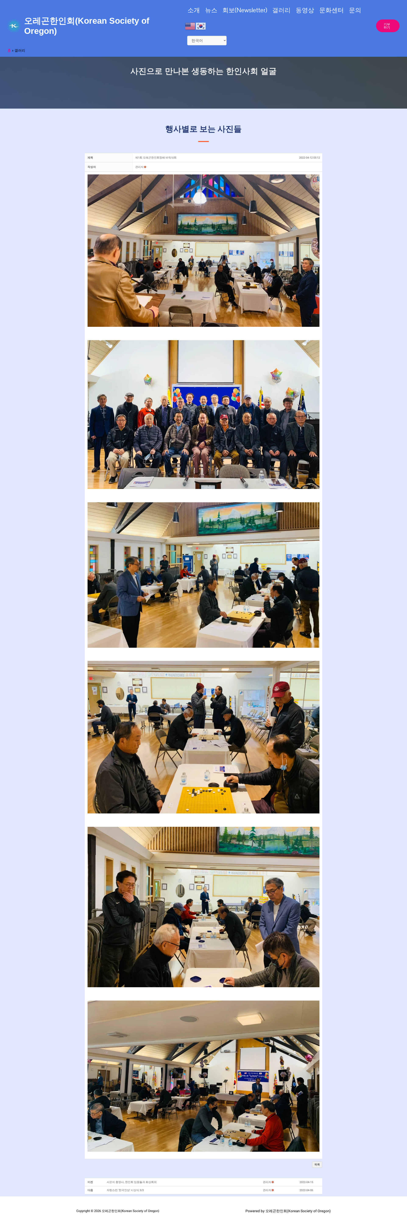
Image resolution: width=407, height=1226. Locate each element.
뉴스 (211, 10)
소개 (194, 10)
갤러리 (281, 10)
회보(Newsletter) (244, 10)
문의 (355, 10)
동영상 (305, 10)
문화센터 (331, 10)
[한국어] (201, 25)
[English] (190, 25)
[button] (139, 166)
